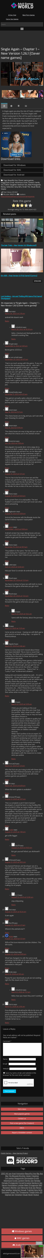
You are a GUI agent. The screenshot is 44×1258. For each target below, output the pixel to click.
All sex (9, 1174)
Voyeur (3, 189)
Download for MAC (12, 170)
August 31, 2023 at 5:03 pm (15, 496)
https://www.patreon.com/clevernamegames (17, 196)
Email (5, 1064)
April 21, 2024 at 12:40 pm (14, 567)
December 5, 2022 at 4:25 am (16, 394)
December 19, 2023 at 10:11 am (16, 547)
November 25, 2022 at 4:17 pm (16, 359)
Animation (20, 1174)
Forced (21, 1183)
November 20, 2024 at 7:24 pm (16, 596)
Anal (14, 1174)
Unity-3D (38, 1192)
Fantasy (37, 1181)
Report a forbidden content (22, 1133)
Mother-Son (16, 1188)
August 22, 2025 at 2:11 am (15, 925)
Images (25, 105)
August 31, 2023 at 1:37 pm (15, 474)
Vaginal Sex (9, 1195)
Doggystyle (5, 183)
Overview (4, 105)
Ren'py (3, 187)
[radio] (13, 205)
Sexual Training (27, 1190)
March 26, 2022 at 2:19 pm (15, 314)
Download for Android (13, 174)
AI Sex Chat (12, 15)
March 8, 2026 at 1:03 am (14, 974)
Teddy (11, 830)
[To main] (22, 5)
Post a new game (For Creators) (22, 1123)
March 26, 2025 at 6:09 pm (15, 786)
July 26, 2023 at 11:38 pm (14, 443)
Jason (11, 527)
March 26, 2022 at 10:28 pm (22, 329)
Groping (27, 1183)
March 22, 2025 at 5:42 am (21, 614)
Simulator (6, 1192)
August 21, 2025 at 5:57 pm (15, 799)
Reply (7, 321)
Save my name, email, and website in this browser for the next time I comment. (19, 1074)
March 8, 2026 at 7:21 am (20, 992)
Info (11, 105)
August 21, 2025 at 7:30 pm (15, 832)
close (39, 1243)
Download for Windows (14, 165)
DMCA (22, 1128)
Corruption (9, 1178)
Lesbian (21, 1185)
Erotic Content (29, 183)
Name (6, 1059)
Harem (4, 1185)
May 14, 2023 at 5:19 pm (14, 428)
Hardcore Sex (22, 185)
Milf (40, 1185)
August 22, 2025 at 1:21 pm (15, 939)
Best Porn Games (29, 15)
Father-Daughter (10, 185)
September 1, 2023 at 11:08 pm (16, 529)
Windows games (23, 1231)
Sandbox (8, 1190)
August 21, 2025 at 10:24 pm (15, 912)
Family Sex (29, 1181)
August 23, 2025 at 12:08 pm (22, 897)
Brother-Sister (25, 1176)
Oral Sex (32, 1188)
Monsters (6, 1188)
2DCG (3, 1174)
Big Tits (8, 1176)
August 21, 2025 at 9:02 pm (15, 862)
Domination (29, 1178)
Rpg (3, 1190)
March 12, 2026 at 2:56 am (15, 1007)
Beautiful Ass (13, 180)
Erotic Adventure (16, 183)
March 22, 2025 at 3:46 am (15, 646)
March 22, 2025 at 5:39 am (21, 704)
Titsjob (32, 1192)
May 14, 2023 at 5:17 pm (14, 412)
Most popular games (22, 1114)
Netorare (24, 1188)
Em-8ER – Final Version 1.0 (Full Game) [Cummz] (19, 276)
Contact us (22, 1118)
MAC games (22, 1238)
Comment (7, 1041)
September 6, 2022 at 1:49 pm (16, 346)
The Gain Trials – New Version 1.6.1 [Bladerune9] (19, 245)
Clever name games (26, 180)
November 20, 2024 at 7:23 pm (16, 580)
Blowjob (15, 1176)
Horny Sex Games (12, 19)
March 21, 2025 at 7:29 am (15, 628)
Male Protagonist (34, 185)
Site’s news (22, 1109)
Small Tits (26, 187)
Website (6, 1069)
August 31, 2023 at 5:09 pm (15, 514)
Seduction (10, 187)
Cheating (35, 1176)
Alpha (11, 936)
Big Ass (40, 1174)
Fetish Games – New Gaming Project (14, 1153)
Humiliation (12, 1185)
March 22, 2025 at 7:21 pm (15, 766)
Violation (18, 1195)
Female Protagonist (10, 1183)
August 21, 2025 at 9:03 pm (21, 848)
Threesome (24, 1192)
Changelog (18, 105)
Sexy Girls (18, 187)
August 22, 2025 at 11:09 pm (15, 954)
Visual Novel (35, 187)
